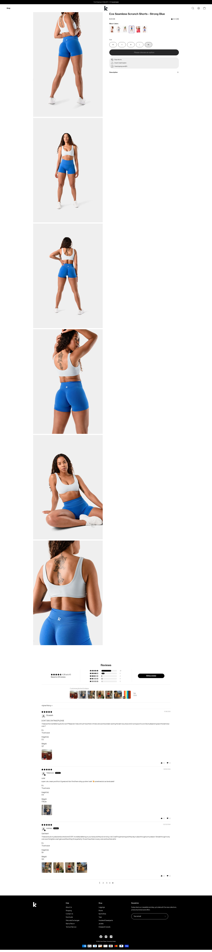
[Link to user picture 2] (58, 867)
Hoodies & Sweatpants (106, 920)
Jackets (101, 924)
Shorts (101, 910)
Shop (100, 903)
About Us (69, 907)
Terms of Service (71, 927)
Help (67, 903)
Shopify (114, 941)
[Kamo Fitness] (106, 8)
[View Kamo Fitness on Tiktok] (111, 936)
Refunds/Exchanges (72, 920)
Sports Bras (102, 914)
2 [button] (103, 883)
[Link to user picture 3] (70, 867)
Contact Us (69, 914)
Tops (100, 917)
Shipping (69, 910)
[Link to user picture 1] (47, 754)
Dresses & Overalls (104, 927)
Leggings (102, 907)
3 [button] (106, 883)
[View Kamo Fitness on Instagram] (106, 936)
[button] (94, 671)
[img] (175, 19)
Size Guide (69, 917)
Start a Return (70, 924)
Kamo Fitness (103, 941)
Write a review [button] (151, 676)
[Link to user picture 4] (82, 867)
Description (113, 72)
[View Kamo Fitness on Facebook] (101, 936)
